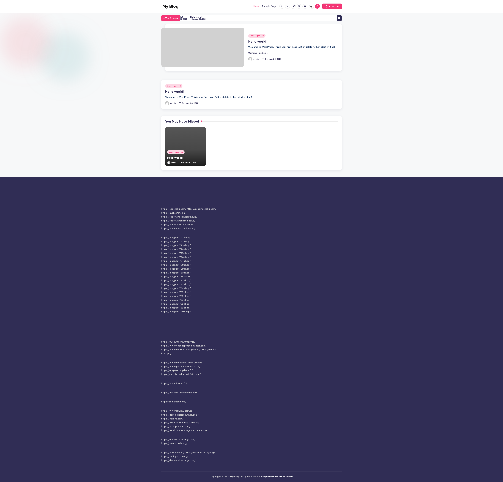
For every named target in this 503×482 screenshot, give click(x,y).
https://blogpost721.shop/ (175, 237)
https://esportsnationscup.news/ (179, 216)
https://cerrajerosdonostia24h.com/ (181, 374)
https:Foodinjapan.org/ (173, 401)
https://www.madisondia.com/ (178, 228)
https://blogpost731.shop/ (175, 276)
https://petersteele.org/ (174, 443)
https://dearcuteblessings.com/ (178, 439)
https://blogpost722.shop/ (176, 241)
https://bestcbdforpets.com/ (177, 224)
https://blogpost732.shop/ (176, 280)
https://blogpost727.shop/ (176, 260)
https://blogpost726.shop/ (176, 257)
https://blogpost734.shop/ (176, 288)
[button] (332, 6)
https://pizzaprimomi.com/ (175, 426)
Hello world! (194, 17)
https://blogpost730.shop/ (176, 272)
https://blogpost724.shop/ (176, 249)
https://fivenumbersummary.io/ (178, 341)
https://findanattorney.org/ (200, 452)
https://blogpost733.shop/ (176, 284)
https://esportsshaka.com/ (201, 208)
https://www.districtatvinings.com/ (180, 349)
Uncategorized (257, 36)
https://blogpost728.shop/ (176, 264)
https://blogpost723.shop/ (176, 245)
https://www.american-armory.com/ (181, 362)
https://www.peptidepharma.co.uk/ (180, 366)
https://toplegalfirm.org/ (174, 456)
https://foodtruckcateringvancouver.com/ (184, 430)
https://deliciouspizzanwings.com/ (180, 414)
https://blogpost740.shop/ (176, 311)
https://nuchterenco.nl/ (174, 212)
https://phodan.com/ (172, 452)
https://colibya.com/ (172, 418)
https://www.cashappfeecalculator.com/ (184, 345)
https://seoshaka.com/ (173, 208)
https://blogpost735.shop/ (176, 292)
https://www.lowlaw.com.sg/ (177, 410)
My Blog (170, 6)
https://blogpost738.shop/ (176, 303)
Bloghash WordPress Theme (277, 476)
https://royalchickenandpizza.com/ (180, 422)
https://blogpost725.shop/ (176, 253)
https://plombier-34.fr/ (174, 383)
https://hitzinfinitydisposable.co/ (179, 392)
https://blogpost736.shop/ (176, 296)
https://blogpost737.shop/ (176, 300)
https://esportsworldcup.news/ (178, 220)
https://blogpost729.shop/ (176, 268)
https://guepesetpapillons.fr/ (177, 370)
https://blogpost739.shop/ (176, 307)
